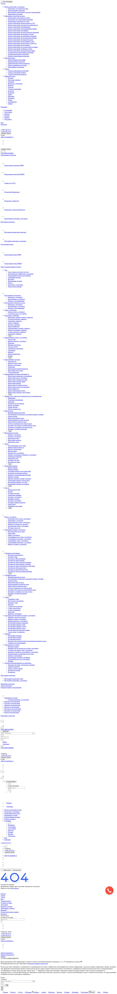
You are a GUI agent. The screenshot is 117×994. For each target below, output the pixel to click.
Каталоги (11, 91)
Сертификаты (12, 102)
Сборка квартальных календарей (18, 71)
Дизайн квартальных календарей (18, 54)
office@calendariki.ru (7, 137)
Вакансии (4, 910)
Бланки (10, 104)
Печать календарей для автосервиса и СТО (21, 23)
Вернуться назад (6, 888)
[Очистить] (34, 733)
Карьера (6, 117)
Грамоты (10, 87)
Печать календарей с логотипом (14, 7)
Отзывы (6, 116)
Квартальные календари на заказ (14, 16)
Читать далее (31, 970)
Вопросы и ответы (6, 906)
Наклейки (11, 96)
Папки (10, 100)
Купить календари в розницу (10, 912)
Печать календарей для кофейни (18, 30)
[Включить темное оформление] (3, 151)
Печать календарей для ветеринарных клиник (22, 29)
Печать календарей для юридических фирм (21, 51)
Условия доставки (6, 903)
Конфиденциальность (7, 955)
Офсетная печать (9, 58)
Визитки (10, 85)
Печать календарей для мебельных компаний (22, 36)
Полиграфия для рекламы (16, 67)
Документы (8, 119)
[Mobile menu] (2, 746)
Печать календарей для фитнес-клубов (20, 49)
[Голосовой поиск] (3, 737)
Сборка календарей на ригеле (17, 74)
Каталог (3, 894)
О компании (8, 110)
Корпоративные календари (16, 10)
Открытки (11, 98)
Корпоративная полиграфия (17, 60)
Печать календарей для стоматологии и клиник (23, 47)
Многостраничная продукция (17, 65)
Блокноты (11, 82)
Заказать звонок (5, 133)
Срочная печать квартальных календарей (21, 52)
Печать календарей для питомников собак (21, 41)
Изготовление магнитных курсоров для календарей (24, 12)
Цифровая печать (10, 76)
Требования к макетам (8, 908)
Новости (7, 114)
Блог (2, 899)
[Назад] (9, 784)
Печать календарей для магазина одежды (21, 34)
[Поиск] (2, 721)
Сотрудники (8, 112)
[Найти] (7, 737)
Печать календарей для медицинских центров (22, 38)
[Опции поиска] (2, 735)
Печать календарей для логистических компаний (23, 32)
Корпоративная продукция (16, 61)
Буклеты (10, 78)
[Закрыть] (2, 778)
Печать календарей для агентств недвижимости (23, 25)
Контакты (4, 914)
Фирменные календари (15, 14)
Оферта (3, 956)
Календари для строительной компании (20, 19)
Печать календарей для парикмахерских (20, 40)
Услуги (3, 897)
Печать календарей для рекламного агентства (22, 43)
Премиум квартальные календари (18, 56)
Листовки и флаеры (14, 80)
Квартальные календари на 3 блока (19, 18)
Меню (10, 94)
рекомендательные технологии (38, 963)
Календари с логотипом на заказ (18, 9)
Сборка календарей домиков (17, 72)
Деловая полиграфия (14, 89)
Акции (3, 895)
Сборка (6, 69)
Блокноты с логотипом (15, 83)
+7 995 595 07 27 (6, 129)
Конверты (11, 93)
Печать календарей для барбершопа (19, 27)
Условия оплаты (6, 901)
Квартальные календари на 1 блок (18, 21)
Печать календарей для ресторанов (19, 45)
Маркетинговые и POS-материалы (19, 63)
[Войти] (1, 723)
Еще (10, 335)
